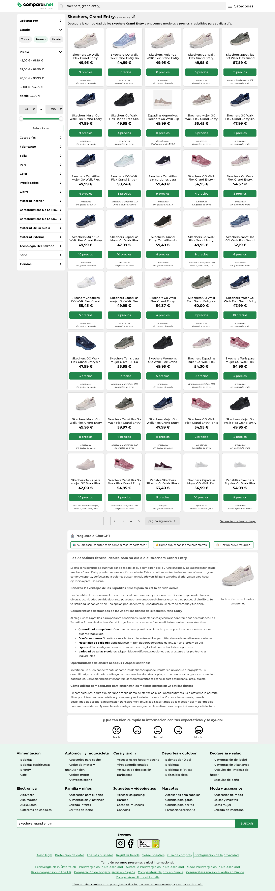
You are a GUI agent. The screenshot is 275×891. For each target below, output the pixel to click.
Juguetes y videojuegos (134, 788)
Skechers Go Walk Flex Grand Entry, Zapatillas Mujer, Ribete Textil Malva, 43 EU (163, 299)
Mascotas (170, 788)
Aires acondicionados (132, 764)
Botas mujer (222, 805)
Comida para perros (179, 805)
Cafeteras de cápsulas (36, 810)
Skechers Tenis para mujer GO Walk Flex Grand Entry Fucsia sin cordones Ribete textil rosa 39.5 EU (240, 360)
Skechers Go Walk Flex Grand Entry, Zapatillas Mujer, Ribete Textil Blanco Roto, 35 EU (201, 56)
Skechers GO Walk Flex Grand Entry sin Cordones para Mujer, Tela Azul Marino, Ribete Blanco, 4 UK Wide (240, 117)
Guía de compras (179, 855)
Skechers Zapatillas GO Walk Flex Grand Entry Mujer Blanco (85, 299)
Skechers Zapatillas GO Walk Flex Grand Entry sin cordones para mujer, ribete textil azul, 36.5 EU (240, 238)
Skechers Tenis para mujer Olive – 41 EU (124, 360)
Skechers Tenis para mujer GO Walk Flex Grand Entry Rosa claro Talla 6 (85, 482)
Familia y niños (78, 788)
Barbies (122, 800)
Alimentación (29, 753)
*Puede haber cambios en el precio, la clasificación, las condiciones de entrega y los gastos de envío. (137, 884)
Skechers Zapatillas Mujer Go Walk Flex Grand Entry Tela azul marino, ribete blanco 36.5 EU (85, 178)
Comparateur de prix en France (160, 872)
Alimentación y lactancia (231, 764)
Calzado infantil (80, 805)
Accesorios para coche (85, 759)
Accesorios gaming (131, 795)
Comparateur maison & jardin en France (215, 872)
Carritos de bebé (81, 810)
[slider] (21, 118)
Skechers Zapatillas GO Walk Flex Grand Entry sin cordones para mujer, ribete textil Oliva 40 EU (240, 56)
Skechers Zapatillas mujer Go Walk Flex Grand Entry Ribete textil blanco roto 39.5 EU (124, 299)
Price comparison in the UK (51, 872)
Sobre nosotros (153, 855)
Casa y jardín (124, 753)
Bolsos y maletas (226, 800)
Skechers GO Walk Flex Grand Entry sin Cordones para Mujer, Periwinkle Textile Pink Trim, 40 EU (124, 56)
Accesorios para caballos (182, 795)
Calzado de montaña (229, 810)
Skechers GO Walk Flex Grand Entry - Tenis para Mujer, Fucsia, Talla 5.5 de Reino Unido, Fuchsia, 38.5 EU (201, 178)
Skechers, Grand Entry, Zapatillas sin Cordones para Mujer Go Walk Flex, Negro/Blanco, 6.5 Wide (163, 238)
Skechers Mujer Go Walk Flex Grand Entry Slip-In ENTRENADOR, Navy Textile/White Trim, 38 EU (85, 117)
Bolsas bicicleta (176, 775)
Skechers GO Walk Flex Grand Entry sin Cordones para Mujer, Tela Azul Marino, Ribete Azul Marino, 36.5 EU (85, 360)
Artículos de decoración (134, 770)
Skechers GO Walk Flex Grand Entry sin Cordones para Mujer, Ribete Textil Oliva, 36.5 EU (201, 299)
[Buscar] (61, 6)
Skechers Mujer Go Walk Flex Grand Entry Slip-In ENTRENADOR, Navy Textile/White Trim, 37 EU (163, 421)
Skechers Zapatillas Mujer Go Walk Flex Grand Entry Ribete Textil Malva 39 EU (201, 360)
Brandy (25, 770)
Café (23, 775)
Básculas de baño (226, 780)
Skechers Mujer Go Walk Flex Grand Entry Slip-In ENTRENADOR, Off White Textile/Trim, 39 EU (85, 421)
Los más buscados (100, 855)
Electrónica (27, 788)
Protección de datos (69, 855)
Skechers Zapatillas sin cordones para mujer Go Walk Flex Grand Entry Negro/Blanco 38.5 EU (163, 178)
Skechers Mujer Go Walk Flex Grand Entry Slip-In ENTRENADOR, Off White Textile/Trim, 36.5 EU (162, 56)
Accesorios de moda (228, 795)
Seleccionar (41, 128)
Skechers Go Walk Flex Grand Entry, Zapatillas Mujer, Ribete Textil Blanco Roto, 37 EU (85, 56)
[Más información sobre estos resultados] (133, 16)
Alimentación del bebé (230, 759)
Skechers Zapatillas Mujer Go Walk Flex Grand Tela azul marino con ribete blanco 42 (124, 238)
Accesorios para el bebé (86, 795)
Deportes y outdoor (179, 753)
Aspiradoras (28, 800)
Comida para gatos (178, 800)
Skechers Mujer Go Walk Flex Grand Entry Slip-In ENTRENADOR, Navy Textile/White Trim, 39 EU (85, 238)
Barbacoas (124, 775)
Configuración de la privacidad (216, 855)
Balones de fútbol (178, 759)
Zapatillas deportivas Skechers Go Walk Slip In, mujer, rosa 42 (163, 117)
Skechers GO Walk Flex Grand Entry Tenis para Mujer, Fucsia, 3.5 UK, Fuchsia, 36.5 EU (201, 421)
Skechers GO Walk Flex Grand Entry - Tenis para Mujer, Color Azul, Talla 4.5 (124, 178)
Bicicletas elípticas (178, 770)
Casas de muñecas (130, 805)
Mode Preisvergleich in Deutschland (213, 867)
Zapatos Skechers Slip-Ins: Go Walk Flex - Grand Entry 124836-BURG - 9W (162, 482)
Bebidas (26, 759)
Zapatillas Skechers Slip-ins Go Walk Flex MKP (240, 482)
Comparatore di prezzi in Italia (137, 877)
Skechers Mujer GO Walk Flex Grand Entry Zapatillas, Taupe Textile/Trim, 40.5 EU (201, 117)
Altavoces (27, 795)
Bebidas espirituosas (35, 764)
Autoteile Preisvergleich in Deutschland (155, 867)
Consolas (123, 810)
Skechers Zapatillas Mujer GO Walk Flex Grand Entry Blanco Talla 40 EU (201, 482)
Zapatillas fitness (201, 567)
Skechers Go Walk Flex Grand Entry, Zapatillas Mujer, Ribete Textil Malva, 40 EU (201, 238)
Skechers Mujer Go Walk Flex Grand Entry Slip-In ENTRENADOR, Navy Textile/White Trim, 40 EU (240, 299)
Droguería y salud (226, 753)
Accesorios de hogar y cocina (138, 759)
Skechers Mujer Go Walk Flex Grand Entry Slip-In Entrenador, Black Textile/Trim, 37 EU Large (240, 421)
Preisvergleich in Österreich (55, 867)
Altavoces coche (80, 780)
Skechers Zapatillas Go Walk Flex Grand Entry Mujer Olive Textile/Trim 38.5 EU (124, 421)
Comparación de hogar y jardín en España (104, 872)
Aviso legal (44, 855)
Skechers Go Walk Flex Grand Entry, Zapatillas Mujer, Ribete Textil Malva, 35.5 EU (240, 178)
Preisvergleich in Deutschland (101, 867)
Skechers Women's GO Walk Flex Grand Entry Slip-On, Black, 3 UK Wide (163, 360)
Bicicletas (172, 764)
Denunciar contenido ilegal (238, 521)
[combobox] (145, 6)
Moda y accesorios (226, 788)
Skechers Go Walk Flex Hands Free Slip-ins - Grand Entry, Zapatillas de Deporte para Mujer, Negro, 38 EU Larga (124, 117)
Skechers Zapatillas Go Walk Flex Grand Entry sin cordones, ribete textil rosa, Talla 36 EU (124, 482)
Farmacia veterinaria (180, 810)
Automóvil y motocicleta (87, 753)
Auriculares (28, 805)
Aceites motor (79, 775)
